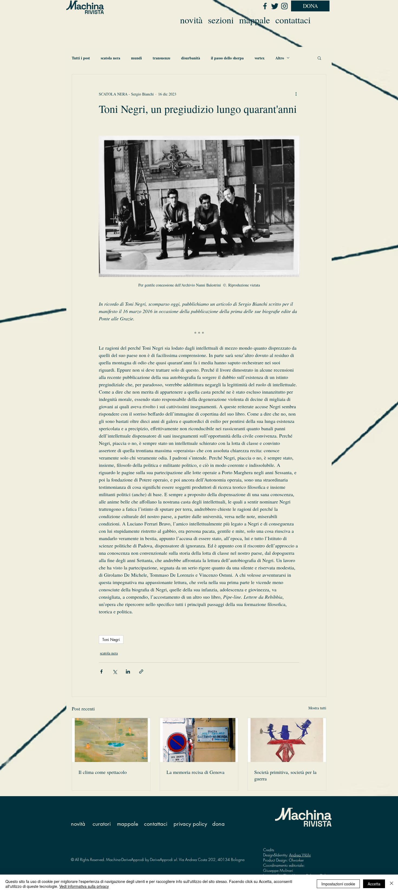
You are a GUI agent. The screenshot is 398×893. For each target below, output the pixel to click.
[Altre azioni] (296, 94)
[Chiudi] (391, 884)
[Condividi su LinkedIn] (128, 671)
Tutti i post (81, 58)
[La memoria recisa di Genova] (199, 740)
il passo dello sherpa (227, 58)
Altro (279, 58)
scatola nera (110, 58)
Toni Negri (111, 639)
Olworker (296, 860)
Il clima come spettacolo (103, 772)
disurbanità (190, 58)
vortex (260, 58)
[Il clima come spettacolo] (111, 740)
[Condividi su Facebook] (101, 671)
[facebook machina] (264, 5)
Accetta (374, 883)
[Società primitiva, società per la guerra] (287, 740)
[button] (319, 58)
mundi (136, 58)
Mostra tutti (317, 707)
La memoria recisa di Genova (195, 772)
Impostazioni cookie (338, 883)
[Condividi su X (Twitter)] (114, 671)
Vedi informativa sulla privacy (84, 886)
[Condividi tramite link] (141, 671)
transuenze (161, 58)
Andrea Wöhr (300, 854)
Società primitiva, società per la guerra (285, 775)
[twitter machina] (274, 5)
